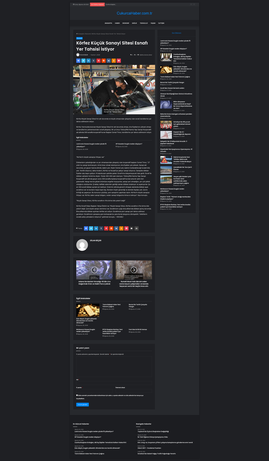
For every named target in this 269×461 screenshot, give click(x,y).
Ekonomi (126, 23)
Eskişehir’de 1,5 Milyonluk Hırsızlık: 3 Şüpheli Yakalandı (173, 142)
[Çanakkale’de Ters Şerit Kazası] (166, 170)
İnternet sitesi (120, 387)
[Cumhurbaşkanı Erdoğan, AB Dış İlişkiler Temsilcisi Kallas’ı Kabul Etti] (166, 57)
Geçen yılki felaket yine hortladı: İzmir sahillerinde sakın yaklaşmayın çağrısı (182, 180)
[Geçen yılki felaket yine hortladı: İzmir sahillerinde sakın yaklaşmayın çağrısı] (166, 179)
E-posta (79, 387)
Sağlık (134, 23)
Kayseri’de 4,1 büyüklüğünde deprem (182, 133)
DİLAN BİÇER (84, 55)
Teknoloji (144, 23)
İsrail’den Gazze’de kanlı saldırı (172, 88)
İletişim (161, 23)
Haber (117, 23)
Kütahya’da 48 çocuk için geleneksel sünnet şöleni (182, 124)
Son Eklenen (176, 33)
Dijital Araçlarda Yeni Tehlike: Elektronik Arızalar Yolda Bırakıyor (182, 159)
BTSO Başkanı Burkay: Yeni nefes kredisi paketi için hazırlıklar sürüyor (113, 331)
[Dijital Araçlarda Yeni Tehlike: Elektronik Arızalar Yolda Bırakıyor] (166, 160)
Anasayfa (108, 23)
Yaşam (153, 23)
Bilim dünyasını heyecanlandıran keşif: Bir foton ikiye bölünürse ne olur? (182, 105)
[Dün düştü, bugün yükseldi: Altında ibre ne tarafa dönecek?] (87, 310)
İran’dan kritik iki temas (138, 329)
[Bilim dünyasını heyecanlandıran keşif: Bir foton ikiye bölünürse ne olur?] (166, 105)
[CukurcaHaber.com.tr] (134, 13)
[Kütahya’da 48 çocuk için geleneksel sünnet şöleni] (166, 125)
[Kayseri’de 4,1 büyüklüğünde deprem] (166, 135)
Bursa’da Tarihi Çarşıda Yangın (138, 305)
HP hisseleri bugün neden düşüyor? (129, 144)
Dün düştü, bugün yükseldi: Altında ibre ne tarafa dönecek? (86, 321)
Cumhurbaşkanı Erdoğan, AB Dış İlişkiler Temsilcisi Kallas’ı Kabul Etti (127, 4)
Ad (77, 379)
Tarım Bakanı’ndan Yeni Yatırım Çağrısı (112, 305)
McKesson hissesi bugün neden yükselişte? (85, 330)
